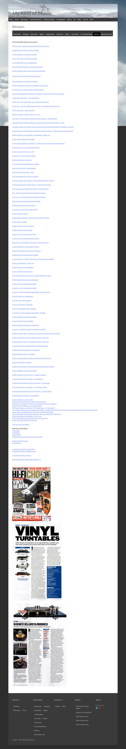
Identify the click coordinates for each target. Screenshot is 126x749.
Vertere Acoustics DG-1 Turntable (23, 226)
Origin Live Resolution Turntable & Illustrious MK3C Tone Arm (31, 358)
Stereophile (16, 430)
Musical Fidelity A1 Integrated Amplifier (24, 81)
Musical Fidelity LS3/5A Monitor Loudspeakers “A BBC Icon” (31, 135)
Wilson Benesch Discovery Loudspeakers (25, 395)
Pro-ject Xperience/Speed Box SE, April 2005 (27, 416)
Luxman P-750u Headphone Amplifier (24, 284)
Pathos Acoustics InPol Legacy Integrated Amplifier (28, 71)
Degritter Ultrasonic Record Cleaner (23, 205)
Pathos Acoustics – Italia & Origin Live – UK (26, 114)
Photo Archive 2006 (82, 720)
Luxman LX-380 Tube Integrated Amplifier (25, 238)
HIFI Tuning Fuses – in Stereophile (44, 408)
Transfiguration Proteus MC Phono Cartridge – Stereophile (31, 383)
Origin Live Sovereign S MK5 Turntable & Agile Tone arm (30, 85)
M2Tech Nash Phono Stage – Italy (23, 172)
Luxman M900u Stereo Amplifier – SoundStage (27, 379)
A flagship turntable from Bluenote (23, 449)
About (17, 19)
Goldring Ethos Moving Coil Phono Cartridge (26, 251)
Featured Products (36, 19)
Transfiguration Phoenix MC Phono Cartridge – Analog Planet (31, 391)
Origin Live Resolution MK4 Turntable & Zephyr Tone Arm (30, 337)
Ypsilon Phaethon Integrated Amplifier (24, 317)
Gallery (69, 19)
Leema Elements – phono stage (22, 399)
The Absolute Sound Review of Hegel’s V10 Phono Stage (30, 189)
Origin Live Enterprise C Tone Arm (23, 263)
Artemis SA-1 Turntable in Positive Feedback (42, 404)
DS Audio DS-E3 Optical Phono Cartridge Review (28, 90)
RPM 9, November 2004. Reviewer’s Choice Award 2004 (30, 418)
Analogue (26, 34)
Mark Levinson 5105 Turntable (22, 160)
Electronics (34, 34)
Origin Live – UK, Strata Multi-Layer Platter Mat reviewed (30, 102)
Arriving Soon (61, 19)
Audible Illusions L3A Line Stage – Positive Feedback (29, 375)
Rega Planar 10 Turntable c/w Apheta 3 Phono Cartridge (30, 242)
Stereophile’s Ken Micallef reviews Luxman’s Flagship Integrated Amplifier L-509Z (38, 123)
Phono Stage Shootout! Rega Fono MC (24, 420)
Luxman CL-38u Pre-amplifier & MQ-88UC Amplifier (28, 313)
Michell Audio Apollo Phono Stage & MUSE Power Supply (30, 46)
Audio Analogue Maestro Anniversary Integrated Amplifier (30, 218)
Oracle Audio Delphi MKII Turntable (23, 139)
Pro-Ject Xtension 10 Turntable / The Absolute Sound (29, 387)
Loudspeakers (50, 34)
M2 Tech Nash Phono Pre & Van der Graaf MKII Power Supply (31, 275)
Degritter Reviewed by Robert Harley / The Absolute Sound (31, 185)
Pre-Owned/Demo (86, 34)
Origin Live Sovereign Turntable (22, 304)
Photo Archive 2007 (82, 716)
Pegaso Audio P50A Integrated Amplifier (25, 255)
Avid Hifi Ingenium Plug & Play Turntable (25, 176)
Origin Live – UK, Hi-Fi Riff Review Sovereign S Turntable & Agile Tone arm (36, 106)
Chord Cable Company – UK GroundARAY (25, 98)
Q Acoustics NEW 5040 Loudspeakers (24, 63)
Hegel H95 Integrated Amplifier (22, 230)
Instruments (24, 19)
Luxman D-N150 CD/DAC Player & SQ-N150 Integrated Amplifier (33, 259)
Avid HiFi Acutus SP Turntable (21, 300)
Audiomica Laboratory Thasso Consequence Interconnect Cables (33, 366)
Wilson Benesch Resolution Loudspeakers (25, 325)
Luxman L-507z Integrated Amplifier (23, 156)
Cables (67, 34)
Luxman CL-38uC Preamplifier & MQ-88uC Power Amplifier (31, 292)
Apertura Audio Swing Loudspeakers (24, 168)
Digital (42, 34)
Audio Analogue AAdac (19, 222)
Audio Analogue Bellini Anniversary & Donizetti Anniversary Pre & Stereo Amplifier (38, 94)
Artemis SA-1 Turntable (19, 404)
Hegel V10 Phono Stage (20, 214)
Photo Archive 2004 (82, 724)
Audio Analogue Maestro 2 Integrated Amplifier (27, 67)
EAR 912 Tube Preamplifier (20, 424)
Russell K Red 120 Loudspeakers (22, 296)
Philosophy (16, 710)
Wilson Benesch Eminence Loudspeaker (25, 280)
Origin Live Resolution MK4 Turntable (24, 309)
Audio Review (16, 435)
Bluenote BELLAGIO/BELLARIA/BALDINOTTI (26, 459)
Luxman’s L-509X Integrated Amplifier (24, 288)
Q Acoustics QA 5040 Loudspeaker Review (26, 147)
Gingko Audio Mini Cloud (20, 441)
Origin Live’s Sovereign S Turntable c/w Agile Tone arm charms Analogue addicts (38, 143)
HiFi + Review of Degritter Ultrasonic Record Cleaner (29, 193)
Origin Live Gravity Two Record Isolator (24, 58)
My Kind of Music (32, 13)
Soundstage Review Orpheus (21, 455)
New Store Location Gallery (82, 707)
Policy (24, 710)
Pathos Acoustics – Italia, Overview (23, 110)
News (91, 19)
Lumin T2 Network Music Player (22, 271)
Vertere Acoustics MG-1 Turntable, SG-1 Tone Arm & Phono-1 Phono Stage (36, 333)
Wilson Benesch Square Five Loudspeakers (26, 350)
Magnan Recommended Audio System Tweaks (27, 437)
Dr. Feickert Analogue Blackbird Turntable (25, 164)
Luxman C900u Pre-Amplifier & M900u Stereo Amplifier (30, 346)
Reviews (96, 34)
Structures (60, 34)
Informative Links (106, 34)
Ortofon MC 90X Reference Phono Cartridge (26, 76)
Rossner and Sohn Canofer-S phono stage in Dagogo (29, 402)
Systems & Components (83, 712)
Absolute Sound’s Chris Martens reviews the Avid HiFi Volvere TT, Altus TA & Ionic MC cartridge (42, 131)
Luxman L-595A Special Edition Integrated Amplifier (29, 197)
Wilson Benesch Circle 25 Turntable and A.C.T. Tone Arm (30, 342)
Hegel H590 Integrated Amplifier (22, 321)
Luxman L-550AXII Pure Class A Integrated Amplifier (29, 329)
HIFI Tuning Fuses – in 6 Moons (22, 408)
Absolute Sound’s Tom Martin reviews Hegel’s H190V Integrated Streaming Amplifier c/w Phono (43, 127)
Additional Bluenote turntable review (24, 451)
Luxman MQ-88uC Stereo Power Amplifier (25, 247)
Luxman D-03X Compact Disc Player (24, 234)
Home (11, 19)
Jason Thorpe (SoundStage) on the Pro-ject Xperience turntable (32, 412)
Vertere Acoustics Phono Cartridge (33, 180)
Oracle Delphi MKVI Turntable (22, 362)
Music (79, 19)
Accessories (75, 34)
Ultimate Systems (49, 19)
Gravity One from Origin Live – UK (23, 152)
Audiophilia (15, 433)
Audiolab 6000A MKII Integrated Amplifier (25, 50)
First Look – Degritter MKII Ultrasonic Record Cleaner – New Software (34, 118)
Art (75, 19)
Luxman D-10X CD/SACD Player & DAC (25, 209)
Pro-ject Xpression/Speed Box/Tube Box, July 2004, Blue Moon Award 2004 (36, 414)
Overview (16, 706)
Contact (85, 19)
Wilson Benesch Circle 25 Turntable (23, 354)
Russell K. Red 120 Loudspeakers (22, 267)
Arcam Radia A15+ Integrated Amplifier (24, 54)
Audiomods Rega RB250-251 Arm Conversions (27, 406)
